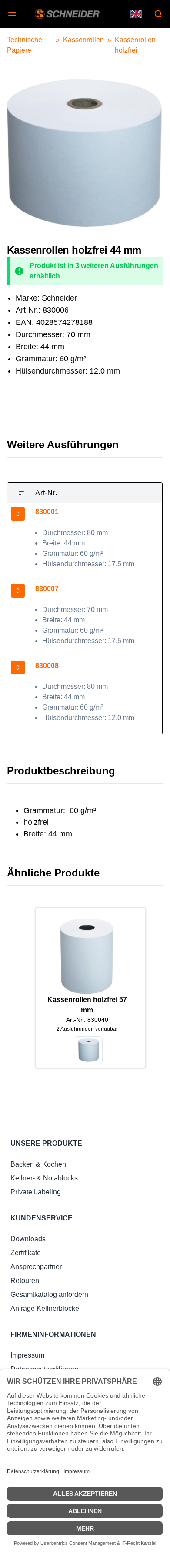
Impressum (27, 1355)
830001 (47, 512)
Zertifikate (25, 1252)
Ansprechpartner (36, 1266)
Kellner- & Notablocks (44, 1178)
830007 (47, 588)
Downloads (28, 1239)
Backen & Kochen (38, 1164)
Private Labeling (35, 1192)
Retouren (24, 1280)
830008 (47, 665)
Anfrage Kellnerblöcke (44, 1308)
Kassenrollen (83, 39)
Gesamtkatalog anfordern (49, 1294)
